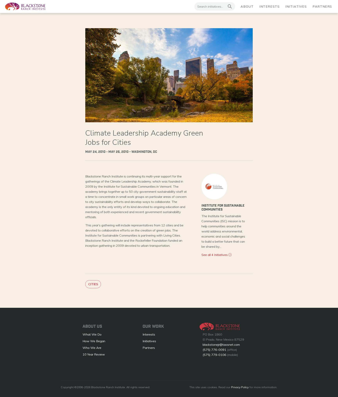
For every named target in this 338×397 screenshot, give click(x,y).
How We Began (94, 341)
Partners (322, 6)
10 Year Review (94, 354)
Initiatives (296, 6)
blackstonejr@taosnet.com (221, 345)
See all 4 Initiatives (214, 255)
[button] (229, 6)
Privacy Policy (240, 387)
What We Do (92, 334)
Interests (269, 6)
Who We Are (92, 348)
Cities (93, 284)
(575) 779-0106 (214, 355)
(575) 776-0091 (214, 350)
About (247, 6)
